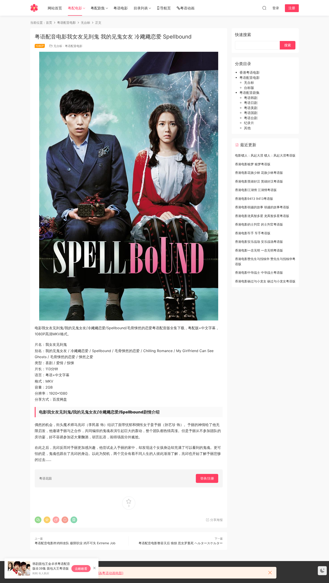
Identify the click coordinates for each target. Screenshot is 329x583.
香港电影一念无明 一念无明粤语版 (259, 250)
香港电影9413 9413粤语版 (254, 198)
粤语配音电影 (73, 46)
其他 (247, 128)
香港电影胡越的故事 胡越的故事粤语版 (262, 207)
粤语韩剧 (250, 98)
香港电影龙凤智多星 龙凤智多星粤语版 (262, 216)
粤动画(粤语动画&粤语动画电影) (99, 573)
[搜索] (264, 8)
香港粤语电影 (249, 72)
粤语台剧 (250, 118)
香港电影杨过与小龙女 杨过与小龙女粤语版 (265, 281)
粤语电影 (120, 8)
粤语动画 (187, 8)
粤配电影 (75, 8)
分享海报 (216, 520)
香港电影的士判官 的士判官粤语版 (259, 224)
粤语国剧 (250, 113)
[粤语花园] (34, 8)
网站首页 (55, 8)
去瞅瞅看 (81, 568)
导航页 (165, 8)
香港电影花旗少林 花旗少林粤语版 (259, 172)
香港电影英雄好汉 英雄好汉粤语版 (259, 181)
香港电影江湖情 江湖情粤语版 (256, 190)
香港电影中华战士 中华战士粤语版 (259, 272)
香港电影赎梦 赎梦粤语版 (252, 164)
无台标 (57, 46)
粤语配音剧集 (249, 92)
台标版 (249, 88)
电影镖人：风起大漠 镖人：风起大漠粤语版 (265, 155)
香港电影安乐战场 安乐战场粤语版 (259, 241)
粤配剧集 (98, 8)
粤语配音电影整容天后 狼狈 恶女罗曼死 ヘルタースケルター (181, 543)
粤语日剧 (250, 103)
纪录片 (249, 123)
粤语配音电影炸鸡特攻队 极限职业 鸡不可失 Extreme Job (75, 543)
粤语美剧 (250, 108)
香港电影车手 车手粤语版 (252, 233)
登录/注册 (207, 478)
